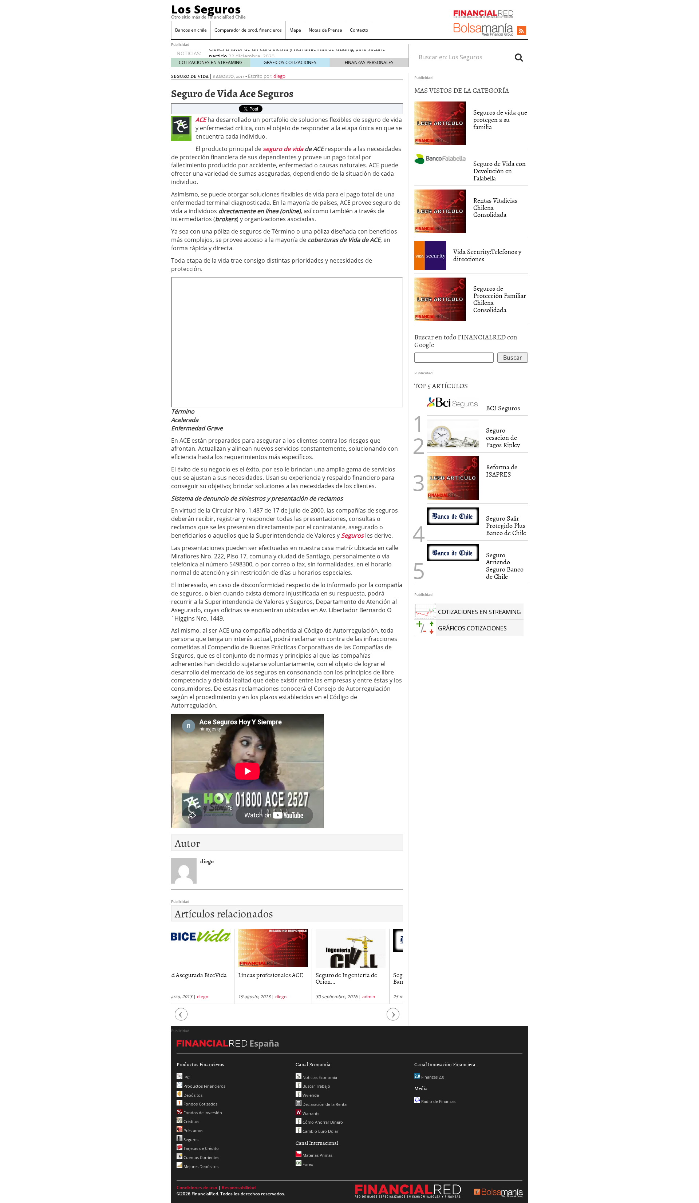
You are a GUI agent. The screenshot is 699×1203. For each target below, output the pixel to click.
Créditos (190, 1121)
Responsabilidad (239, 1187)
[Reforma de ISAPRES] (453, 478)
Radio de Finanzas (437, 1101)
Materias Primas (316, 1155)
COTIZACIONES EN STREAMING (210, 62)
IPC (186, 1077)
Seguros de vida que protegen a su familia (500, 119)
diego (279, 76)
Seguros (190, 1139)
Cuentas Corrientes (200, 1157)
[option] (210, 966)
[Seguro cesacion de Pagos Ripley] (453, 434)
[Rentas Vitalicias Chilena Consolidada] (440, 211)
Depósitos (192, 1095)
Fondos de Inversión (202, 1112)
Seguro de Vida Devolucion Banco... (364, 978)
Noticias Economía (319, 1077)
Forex (307, 1164)
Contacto (359, 30)
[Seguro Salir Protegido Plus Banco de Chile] (453, 516)
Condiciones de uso (197, 1187)
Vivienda (310, 1095)
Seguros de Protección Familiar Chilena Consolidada (499, 299)
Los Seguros (206, 9)
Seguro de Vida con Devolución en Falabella (499, 171)
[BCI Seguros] (453, 402)
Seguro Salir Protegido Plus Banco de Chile (506, 525)
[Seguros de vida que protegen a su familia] (440, 123)
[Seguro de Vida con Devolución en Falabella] (440, 158)
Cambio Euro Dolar (319, 1131)
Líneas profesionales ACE (207, 974)
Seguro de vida (190, 76)
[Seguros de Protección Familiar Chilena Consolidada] (440, 299)
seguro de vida (284, 149)
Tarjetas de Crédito (200, 1148)
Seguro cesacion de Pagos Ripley (503, 437)
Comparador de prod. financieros (248, 30)
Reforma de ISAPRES (501, 470)
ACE (201, 120)
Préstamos (192, 1130)
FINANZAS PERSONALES (369, 62)
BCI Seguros (503, 408)
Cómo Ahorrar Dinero (322, 1122)
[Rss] (521, 31)
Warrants (310, 1113)
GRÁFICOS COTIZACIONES (290, 62)
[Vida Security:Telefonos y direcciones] (430, 255)
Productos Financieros (203, 1086)
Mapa (295, 30)
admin (305, 996)
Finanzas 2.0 (432, 1077)
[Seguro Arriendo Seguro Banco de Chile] (453, 552)
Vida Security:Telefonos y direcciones (487, 255)
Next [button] (393, 1017)
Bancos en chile (191, 30)
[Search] (518, 57)
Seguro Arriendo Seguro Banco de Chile (505, 565)
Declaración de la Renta (324, 1104)
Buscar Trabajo (315, 1086)
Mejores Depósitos (200, 1166)
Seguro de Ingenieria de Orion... (283, 978)
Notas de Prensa (325, 30)
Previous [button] (181, 1017)
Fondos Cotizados (199, 1104)
